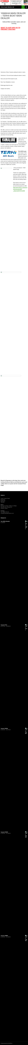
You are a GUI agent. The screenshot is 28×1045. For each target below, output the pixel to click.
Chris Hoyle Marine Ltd (7, 7)
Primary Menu (26, 7)
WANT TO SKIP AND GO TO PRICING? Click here (10, 28)
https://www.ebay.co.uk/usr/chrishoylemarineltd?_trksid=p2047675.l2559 (20, 189)
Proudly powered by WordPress (6, 1043)
